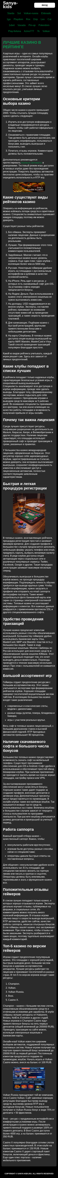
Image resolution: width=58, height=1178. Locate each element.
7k (38, 31)
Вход (45, 5)
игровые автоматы (31, 162)
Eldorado (46, 13)
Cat (49, 19)
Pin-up (32, 25)
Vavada (22, 25)
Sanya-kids (10, 4)
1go (9, 19)
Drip (35, 19)
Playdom (18, 19)
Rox (28, 19)
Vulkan (46, 31)
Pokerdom (44, 25)
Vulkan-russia (31, 13)
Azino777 (29, 31)
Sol (19, 13)
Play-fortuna (14, 31)
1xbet (12, 25)
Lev (43, 19)
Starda (10, 13)
